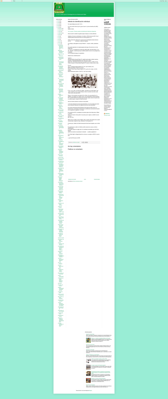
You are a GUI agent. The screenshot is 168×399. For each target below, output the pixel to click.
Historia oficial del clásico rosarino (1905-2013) (61, 226)
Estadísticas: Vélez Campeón (60, 252)
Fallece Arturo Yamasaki (60, 155)
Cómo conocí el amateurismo (61, 295)
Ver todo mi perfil (107, 115)
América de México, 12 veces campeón (60, 107)
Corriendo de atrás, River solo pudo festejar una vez (60, 47)
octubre (59, 31)
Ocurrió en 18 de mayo (90, 334)
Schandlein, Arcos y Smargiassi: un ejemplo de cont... (60, 151)
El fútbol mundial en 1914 (60, 95)
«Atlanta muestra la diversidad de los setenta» (61, 304)
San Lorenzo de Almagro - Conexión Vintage (61, 222)
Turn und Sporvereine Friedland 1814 (60, 260)
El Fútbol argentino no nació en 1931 (61, 325)
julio (59, 36)
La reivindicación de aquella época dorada (61, 62)
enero (59, 43)
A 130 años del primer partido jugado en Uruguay (60, 280)
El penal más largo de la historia (60, 192)
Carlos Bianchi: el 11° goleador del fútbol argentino (61, 137)
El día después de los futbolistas (60, 71)
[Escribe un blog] (83, 142)
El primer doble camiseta (61, 301)
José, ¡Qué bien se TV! (61, 119)
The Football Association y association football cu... (61, 165)
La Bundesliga (60, 157)
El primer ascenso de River (60, 266)
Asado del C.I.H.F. (60, 207)
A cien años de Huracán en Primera (60, 147)
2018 (58, 22)
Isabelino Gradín (61, 237)
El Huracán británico (60, 124)
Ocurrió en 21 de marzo (90, 344)
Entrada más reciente (72, 179)
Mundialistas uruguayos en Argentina (61, 256)
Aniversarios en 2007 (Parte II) (61, 308)
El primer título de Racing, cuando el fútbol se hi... (61, 188)
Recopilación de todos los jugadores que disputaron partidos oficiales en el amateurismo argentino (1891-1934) (100, 372)
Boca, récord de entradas (61, 116)
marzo (59, 40)
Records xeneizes (60, 263)
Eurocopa (60, 283)
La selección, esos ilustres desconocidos (61, 127)
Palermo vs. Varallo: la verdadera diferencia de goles (61, 319)
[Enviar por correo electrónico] (82, 142)
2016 (58, 25)
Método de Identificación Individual (61, 51)
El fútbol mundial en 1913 (60, 200)
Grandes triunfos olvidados (61, 159)
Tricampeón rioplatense (60, 121)
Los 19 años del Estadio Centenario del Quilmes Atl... (61, 170)
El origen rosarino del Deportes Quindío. (98, 365)
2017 (58, 24)
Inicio (85, 179)
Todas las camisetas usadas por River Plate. (99, 358)
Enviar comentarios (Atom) (77, 181)
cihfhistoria (107, 113)
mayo (59, 37)
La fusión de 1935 (60, 292)
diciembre (60, 28)
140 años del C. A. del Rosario (61, 113)
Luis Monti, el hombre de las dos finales (60, 235)
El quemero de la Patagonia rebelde (61, 174)
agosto (59, 34)
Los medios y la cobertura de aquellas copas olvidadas (61, 248)
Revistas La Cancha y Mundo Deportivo (98, 378)
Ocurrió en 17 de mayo (90, 349)
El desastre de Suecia (60, 316)
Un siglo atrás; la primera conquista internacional (61, 99)
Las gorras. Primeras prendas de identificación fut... (61, 132)
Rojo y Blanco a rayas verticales (61, 297)
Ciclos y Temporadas (61, 276)
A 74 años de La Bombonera (61, 162)
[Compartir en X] (84, 142)
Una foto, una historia (60, 285)
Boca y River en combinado (61, 273)
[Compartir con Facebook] (86, 142)
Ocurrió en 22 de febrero (90, 384)
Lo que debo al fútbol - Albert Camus (61, 217)
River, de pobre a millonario (61, 110)
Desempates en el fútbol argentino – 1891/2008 (61, 230)
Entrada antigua (97, 179)
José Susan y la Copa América (61, 204)
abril (59, 39)
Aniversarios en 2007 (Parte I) (61, 311)
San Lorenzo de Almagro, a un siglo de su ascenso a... (61, 85)
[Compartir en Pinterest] (87, 142)
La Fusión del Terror (60, 313)
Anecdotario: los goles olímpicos (61, 240)
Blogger (90, 390)
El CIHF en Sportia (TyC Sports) (60, 103)
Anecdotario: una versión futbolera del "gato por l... (61, 184)
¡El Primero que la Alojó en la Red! (61, 214)
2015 (58, 27)
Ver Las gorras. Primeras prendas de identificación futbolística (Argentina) (82, 31)
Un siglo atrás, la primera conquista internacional (61, 67)
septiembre (60, 33)
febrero (59, 42)
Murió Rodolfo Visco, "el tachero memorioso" (60, 75)
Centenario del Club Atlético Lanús (61, 58)
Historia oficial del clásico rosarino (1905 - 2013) (61, 210)
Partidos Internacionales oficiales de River (61, 289)
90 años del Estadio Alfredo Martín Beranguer (60, 178)
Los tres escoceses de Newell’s (61, 243)
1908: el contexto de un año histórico (60, 270)
